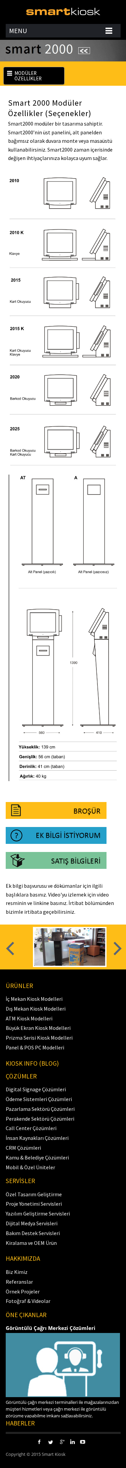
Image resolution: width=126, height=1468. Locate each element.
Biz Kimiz (17, 1272)
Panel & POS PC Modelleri (35, 1047)
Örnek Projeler (23, 1291)
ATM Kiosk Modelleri (29, 1018)
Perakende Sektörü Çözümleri (40, 1118)
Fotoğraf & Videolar (28, 1301)
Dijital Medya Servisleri (31, 1223)
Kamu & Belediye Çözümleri (37, 1157)
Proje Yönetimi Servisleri (34, 1203)
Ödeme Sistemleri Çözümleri (39, 1099)
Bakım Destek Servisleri (33, 1233)
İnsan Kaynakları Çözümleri (37, 1138)
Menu (18, 30)
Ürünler (19, 986)
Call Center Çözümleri (31, 1128)
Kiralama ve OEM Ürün (31, 1242)
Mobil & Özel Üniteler (30, 1167)
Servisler (20, 1181)
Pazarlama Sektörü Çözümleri (40, 1108)
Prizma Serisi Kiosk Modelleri (39, 1037)
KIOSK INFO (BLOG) (32, 1063)
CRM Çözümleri (23, 1147)
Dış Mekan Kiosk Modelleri (36, 1008)
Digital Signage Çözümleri (36, 1089)
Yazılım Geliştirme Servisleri (38, 1213)
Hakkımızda (23, 1258)
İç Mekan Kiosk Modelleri (34, 998)
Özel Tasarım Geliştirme (34, 1194)
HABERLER (20, 1423)
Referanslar (19, 1281)
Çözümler (21, 1076)
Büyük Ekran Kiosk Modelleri (38, 1027)
